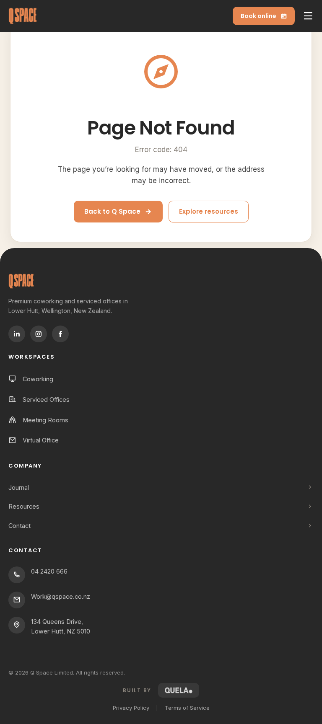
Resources (23, 506)
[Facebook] (60, 334)
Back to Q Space (112, 211)
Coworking (38, 379)
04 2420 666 (49, 571)
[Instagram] (38, 334)
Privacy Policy (131, 707)
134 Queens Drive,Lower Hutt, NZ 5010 (60, 626)
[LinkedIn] (16, 334)
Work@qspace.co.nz (60, 596)
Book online (258, 16)
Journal (18, 487)
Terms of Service (187, 707)
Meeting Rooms (45, 420)
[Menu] (308, 16)
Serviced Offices (46, 399)
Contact (19, 525)
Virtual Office (41, 440)
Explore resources (208, 211)
